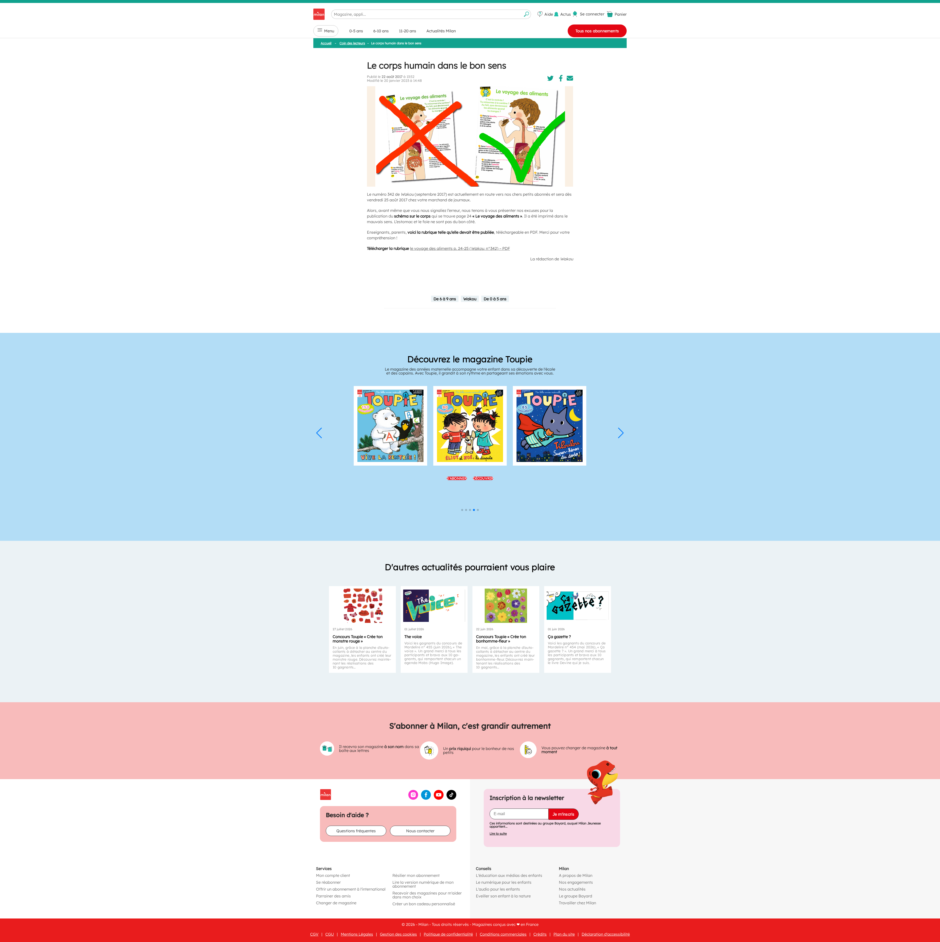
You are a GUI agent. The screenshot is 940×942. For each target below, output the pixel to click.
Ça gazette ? (559, 636)
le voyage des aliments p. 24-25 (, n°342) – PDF (460, 248)
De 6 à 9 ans (445, 298)
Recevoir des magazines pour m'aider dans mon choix (427, 895)
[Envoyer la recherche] (526, 14)
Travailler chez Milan (577, 903)
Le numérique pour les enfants (503, 882)
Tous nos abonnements (597, 30)
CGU (329, 934)
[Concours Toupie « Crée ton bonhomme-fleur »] (506, 606)
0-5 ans (356, 30)
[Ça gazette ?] (578, 606)
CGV (314, 934)
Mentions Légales (357, 934)
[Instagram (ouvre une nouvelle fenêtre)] (413, 798)
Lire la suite (498, 833)
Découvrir (483, 478)
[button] (319, 433)
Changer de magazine (336, 903)
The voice (413, 636)
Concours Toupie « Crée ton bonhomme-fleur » (501, 638)
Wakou (469, 298)
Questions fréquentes (356, 830)
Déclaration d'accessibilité (606, 934)
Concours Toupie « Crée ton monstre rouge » (358, 638)
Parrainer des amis (333, 896)
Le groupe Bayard (575, 896)
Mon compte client (333, 875)
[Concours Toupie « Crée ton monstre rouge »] (362, 606)
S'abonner (457, 478)
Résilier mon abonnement (416, 875)
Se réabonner (328, 882)
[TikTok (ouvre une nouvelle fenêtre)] (451, 798)
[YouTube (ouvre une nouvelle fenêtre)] (439, 798)
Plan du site (564, 934)
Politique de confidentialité (448, 934)
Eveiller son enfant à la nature (503, 896)
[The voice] (434, 606)
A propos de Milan (575, 875)
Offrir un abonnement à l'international (351, 889)
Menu (329, 30)
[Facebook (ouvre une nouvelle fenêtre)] (426, 798)
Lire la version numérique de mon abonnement (423, 884)
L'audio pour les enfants (498, 889)
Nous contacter (420, 830)
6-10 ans (381, 30)
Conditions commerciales (503, 934)
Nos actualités (572, 889)
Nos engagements (576, 882)
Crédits (540, 934)
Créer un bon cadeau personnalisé (423, 904)
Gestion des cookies (398, 934)
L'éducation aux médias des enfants (509, 875)
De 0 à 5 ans (495, 298)
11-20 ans (407, 30)
